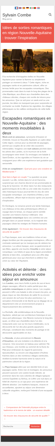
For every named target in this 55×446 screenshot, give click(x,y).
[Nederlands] (38, 8)
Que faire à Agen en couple (14, 177)
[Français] (16, 8)
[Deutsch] (27, 8)
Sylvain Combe (16, 15)
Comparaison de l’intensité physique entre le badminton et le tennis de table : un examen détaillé (27, 408)
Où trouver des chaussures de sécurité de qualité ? (26, 417)
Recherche (35, 426)
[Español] (23, 8)
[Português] (34, 8)
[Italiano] (31, 8)
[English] (20, 8)
